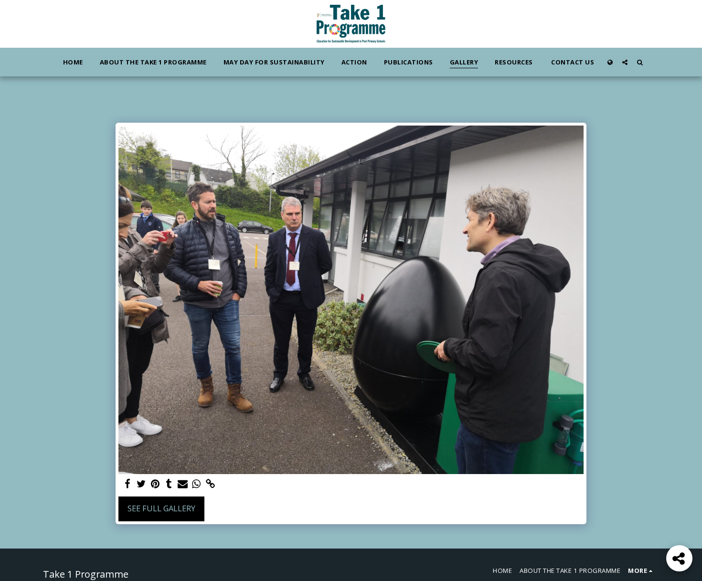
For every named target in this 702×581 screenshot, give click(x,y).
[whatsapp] (196, 484)
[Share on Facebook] (127, 484)
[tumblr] (169, 484)
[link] (210, 484)
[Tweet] (141, 484)
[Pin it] (155, 484)
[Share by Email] (183, 484)
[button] (625, 62)
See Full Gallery (161, 508)
